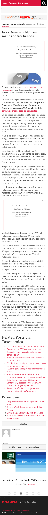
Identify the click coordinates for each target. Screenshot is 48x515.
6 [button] (39, 493)
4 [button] (27, 493)
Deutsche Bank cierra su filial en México (25, 412)
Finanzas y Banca (9, 24)
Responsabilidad (23, 511)
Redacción (5, 26)
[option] (24, 469)
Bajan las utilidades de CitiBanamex (23, 380)
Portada (19, 24)
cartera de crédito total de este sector (19, 111)
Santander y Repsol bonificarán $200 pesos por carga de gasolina (24, 384)
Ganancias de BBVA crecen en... (19, 480)
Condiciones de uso (9, 511)
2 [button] (15, 493)
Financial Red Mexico (19, 3)
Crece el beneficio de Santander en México (26, 346)
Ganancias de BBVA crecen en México (24, 349)
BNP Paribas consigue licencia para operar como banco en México (26, 364)
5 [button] (33, 493)
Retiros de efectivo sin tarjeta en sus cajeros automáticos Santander (23, 389)
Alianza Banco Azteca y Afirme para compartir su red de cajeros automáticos (26, 375)
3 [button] (21, 493)
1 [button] (9, 493)
